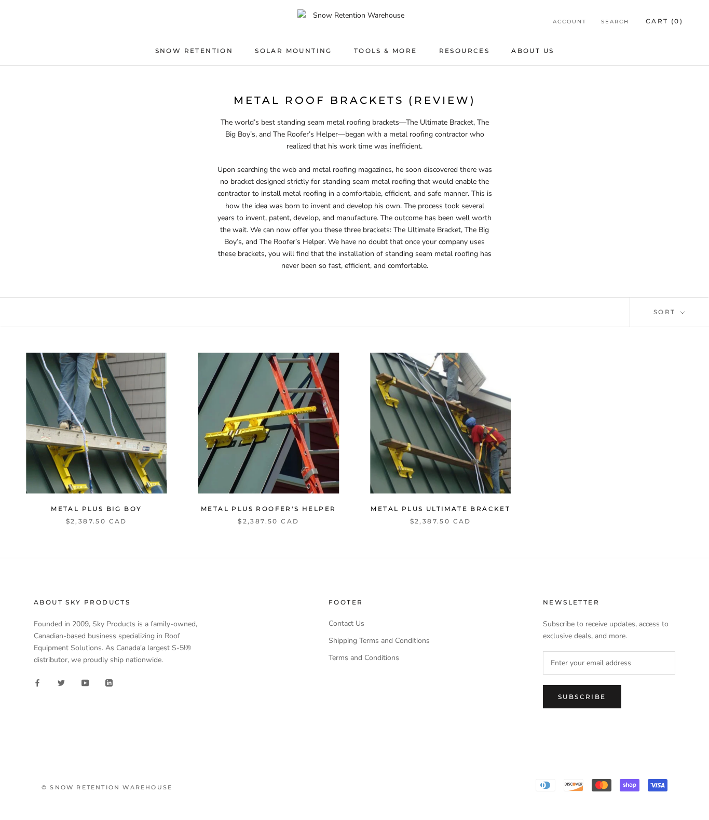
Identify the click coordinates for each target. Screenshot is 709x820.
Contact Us (346, 623)
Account (570, 21)
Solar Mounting (293, 51)
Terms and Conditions (364, 658)
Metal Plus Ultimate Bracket (440, 509)
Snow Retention (194, 51)
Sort (665, 312)
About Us (532, 51)
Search (615, 21)
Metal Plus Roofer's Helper (268, 509)
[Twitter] (61, 682)
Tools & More (385, 51)
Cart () (664, 21)
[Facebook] (37, 682)
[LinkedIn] (109, 682)
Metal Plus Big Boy (96, 509)
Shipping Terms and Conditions (379, 641)
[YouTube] (85, 682)
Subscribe (582, 697)
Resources (464, 51)
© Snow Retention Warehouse (107, 787)
